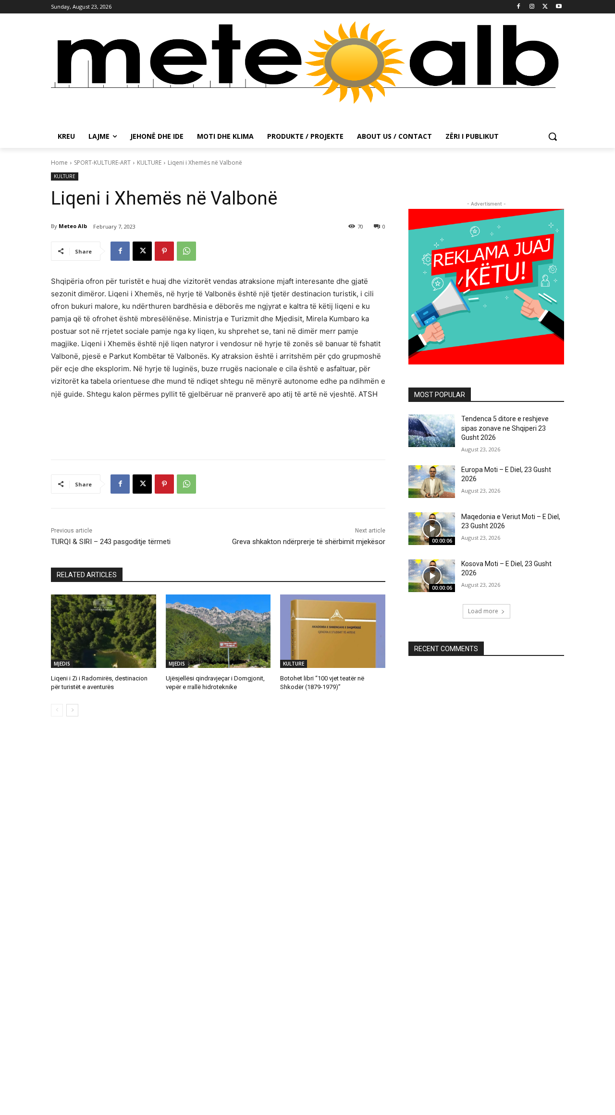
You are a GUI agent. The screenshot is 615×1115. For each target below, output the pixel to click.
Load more (483, 611)
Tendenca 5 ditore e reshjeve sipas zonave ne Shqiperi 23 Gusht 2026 (505, 428)
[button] (552, 136)
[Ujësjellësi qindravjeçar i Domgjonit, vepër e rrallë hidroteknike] (218, 631)
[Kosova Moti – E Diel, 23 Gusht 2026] (431, 575)
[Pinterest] (164, 251)
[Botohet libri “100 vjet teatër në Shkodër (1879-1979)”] (332, 631)
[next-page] (72, 710)
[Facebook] (518, 6)
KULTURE (149, 162)
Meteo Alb (73, 226)
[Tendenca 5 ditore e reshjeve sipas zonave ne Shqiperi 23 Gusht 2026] (431, 430)
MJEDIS (62, 663)
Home (59, 162)
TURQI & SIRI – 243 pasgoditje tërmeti (111, 541)
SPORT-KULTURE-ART (102, 162)
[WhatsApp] (186, 251)
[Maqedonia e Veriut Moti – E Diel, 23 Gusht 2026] (431, 528)
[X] (545, 6)
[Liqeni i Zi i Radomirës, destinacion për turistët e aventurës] (103, 631)
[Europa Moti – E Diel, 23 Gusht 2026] (431, 481)
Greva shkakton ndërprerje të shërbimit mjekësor (308, 541)
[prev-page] (57, 710)
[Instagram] (532, 6)
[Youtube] (558, 6)
